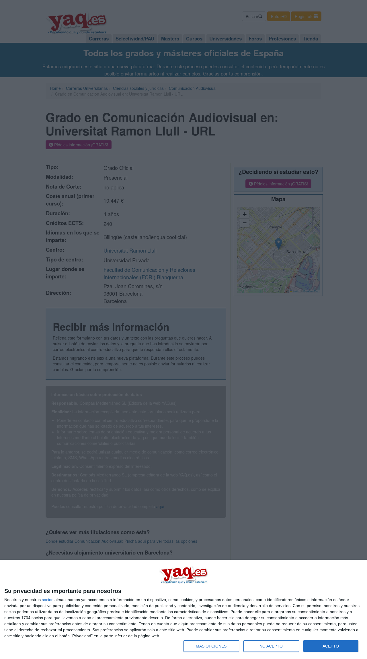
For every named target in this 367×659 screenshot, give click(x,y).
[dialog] (183, 609)
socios (47, 600)
